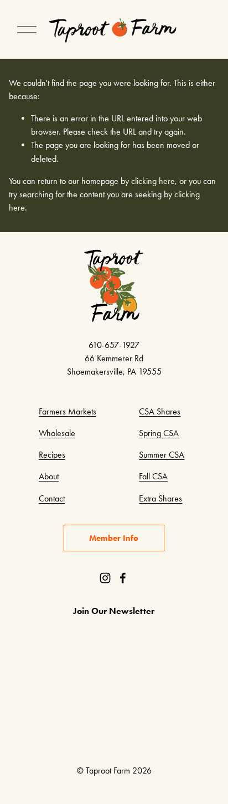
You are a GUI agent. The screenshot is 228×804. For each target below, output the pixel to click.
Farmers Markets (67, 411)
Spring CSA (159, 433)
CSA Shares (159, 411)
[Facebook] (122, 577)
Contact (52, 498)
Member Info (113, 538)
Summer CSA (161, 454)
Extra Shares (160, 498)
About (49, 476)
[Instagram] (105, 577)
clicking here (153, 181)
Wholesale (57, 433)
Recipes (52, 454)
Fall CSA (153, 476)
